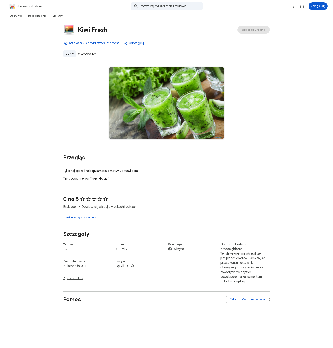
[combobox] (172, 6)
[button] (302, 6)
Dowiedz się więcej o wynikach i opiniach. (110, 207)
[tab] (16, 15)
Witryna (178, 249)
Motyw (70, 53)
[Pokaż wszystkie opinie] (81, 217)
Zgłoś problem (73, 278)
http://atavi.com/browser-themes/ (94, 43)
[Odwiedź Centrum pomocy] (247, 299)
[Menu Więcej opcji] (294, 6)
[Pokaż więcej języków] (132, 266)
